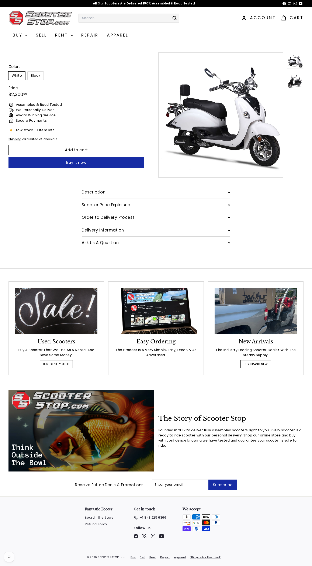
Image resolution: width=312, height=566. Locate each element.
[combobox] (129, 18)
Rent (62, 35)
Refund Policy (96, 524)
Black (35, 75)
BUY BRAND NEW (256, 364)
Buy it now (76, 162)
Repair (89, 35)
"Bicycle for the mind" (205, 557)
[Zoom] (221, 115)
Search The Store (99, 517)
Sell (41, 35)
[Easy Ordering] (156, 311)
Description (93, 192)
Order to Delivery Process (108, 217)
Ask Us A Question (100, 243)
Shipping (14, 139)
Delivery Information (103, 230)
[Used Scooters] (56, 311)
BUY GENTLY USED (56, 364)
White (17, 75)
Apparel (117, 35)
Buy (18, 35)
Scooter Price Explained (106, 205)
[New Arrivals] (256, 311)
